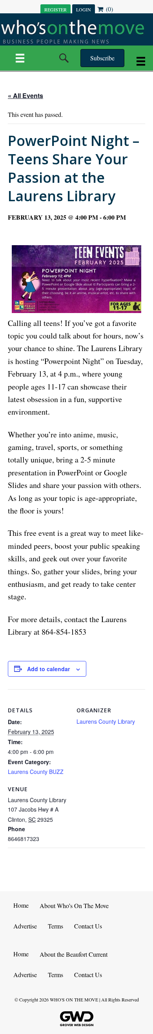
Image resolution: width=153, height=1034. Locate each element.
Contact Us (88, 926)
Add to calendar (48, 669)
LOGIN (83, 9)
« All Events (25, 95)
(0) (108, 9)
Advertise (25, 926)
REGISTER (55, 9)
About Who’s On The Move (74, 905)
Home (21, 905)
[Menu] (20, 58)
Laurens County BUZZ (36, 772)
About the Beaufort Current (73, 954)
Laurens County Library (105, 721)
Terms (55, 926)
